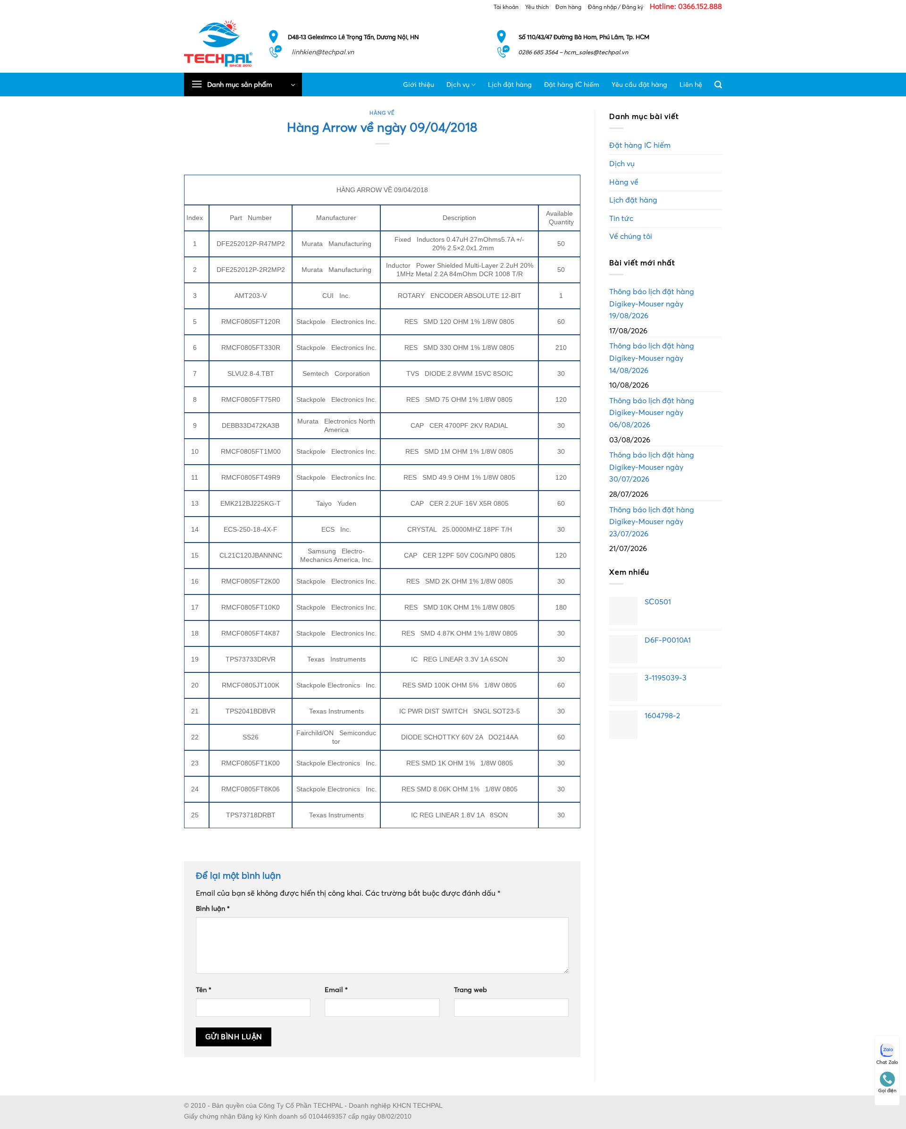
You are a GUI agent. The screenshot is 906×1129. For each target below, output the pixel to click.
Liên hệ (691, 84)
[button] (243, 84)
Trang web (470, 989)
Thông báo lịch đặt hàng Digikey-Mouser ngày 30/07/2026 (651, 467)
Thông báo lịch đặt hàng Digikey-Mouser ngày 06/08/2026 (651, 412)
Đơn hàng (568, 6)
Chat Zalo (887, 1062)
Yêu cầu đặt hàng (639, 84)
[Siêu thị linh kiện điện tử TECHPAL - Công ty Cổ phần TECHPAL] (218, 43)
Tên (203, 989)
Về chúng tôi (630, 236)
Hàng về (382, 113)
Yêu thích (537, 6)
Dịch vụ (458, 84)
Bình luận (213, 908)
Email (336, 989)
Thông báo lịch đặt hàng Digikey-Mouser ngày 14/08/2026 (651, 357)
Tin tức (621, 218)
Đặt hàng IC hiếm (571, 84)
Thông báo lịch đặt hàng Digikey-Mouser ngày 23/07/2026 (651, 521)
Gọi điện (887, 1090)
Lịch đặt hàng (510, 84)
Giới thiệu (418, 84)
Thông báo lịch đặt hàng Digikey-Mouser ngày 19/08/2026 (651, 303)
